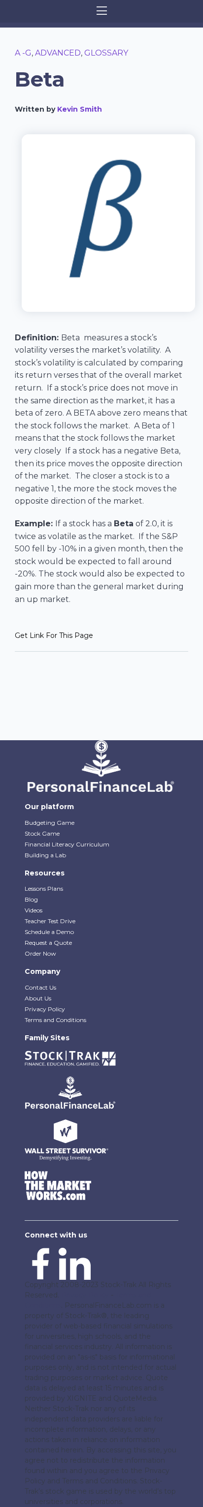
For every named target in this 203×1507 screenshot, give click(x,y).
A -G (23, 53)
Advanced (58, 53)
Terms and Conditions (55, 1020)
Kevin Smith (79, 109)
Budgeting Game (49, 822)
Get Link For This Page (54, 635)
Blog (31, 899)
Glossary (106, 53)
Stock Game (42, 833)
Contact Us (40, 987)
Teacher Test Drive (50, 921)
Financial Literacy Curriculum (67, 844)
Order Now (40, 953)
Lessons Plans (44, 888)
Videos (33, 910)
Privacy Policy (45, 1009)
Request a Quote (48, 942)
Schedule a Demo (49, 931)
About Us (38, 998)
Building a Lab (45, 855)
